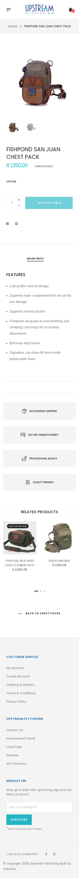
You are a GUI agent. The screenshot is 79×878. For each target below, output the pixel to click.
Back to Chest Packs (42, 613)
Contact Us (14, 730)
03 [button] (44, 591)
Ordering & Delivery (20, 685)
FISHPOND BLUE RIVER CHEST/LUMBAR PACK (20, 563)
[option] (39, 84)
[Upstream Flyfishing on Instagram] (54, 854)
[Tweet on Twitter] (16, 223)
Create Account (18, 676)
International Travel (20, 738)
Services (12, 755)
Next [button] (66, 84)
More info (35, 259)
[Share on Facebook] (8, 223)
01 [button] (36, 591)
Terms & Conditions (21, 693)
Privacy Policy (16, 701)
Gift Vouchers (16, 764)
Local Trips (14, 747)
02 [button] (41, 591)
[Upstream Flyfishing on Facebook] (46, 854)
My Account (15, 668)
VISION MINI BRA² (59, 561)
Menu (9, 10)
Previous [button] (12, 84)
